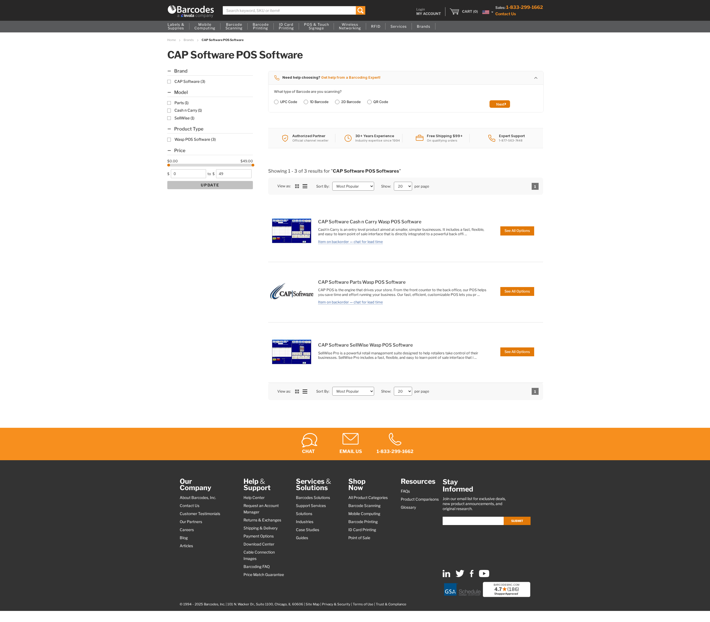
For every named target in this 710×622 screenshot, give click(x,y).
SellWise (184, 118)
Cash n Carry (188, 110)
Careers (187, 530)
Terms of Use (363, 604)
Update (210, 185)
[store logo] (190, 11)
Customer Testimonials (200, 513)
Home (171, 40)
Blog (184, 538)
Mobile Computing (364, 513)
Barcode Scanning (364, 505)
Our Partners (191, 521)
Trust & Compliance (391, 604)
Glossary (408, 507)
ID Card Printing (362, 530)
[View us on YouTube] (484, 576)
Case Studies (307, 530)
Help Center (254, 497)
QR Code (380, 102)
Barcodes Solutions (313, 497)
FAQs (405, 491)
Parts (181, 103)
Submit (517, 521)
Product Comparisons (420, 499)
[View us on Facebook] (471, 576)
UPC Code (288, 102)
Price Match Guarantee (264, 574)
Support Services (311, 505)
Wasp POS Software (195, 139)
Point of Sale (359, 538)
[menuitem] (176, 26)
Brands (189, 40)
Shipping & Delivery (261, 528)
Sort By (322, 186)
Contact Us (505, 13)
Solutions (304, 513)
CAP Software (189, 81)
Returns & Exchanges (262, 520)
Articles (186, 546)
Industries (304, 521)
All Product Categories (368, 497)
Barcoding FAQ (257, 566)
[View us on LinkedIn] (446, 576)
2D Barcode (351, 102)
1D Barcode (319, 102)
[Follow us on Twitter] (460, 576)
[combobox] (294, 10)
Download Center (259, 544)
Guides (302, 538)
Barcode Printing (363, 521)
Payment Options (259, 536)
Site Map (313, 604)
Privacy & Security (336, 604)
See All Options (517, 231)
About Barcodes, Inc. (198, 497)
